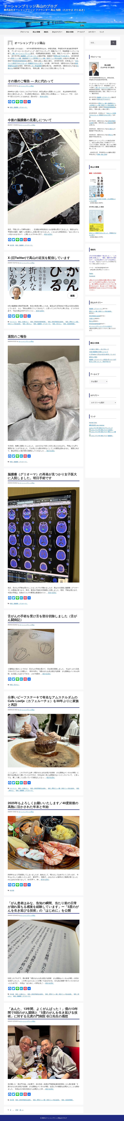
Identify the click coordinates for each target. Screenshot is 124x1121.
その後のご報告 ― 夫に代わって (31, 81)
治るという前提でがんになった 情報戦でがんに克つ (102, 114)
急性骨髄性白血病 (94, 316)
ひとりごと (13, 322)
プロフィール (24, 32)
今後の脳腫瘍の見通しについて (30, 120)
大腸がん (111, 129)
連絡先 (46, 32)
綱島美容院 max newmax (96, 425)
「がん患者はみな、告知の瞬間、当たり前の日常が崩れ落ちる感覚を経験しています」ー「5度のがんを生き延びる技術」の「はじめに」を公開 (43, 907)
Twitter (91, 273)
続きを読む (44, 96)
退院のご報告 (17, 336)
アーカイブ (81, 32)
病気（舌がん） (57, 324)
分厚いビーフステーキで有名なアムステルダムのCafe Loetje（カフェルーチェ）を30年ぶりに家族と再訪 (43, 701)
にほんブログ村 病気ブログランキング (101, 428)
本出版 (12, 994)
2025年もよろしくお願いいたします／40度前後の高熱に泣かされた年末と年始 (43, 805)
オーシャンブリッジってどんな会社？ (100, 326)
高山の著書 (36, 32)
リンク (102, 32)
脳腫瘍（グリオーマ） (29, 56)
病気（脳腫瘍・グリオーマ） (19, 107)
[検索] (113, 42)
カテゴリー (92, 32)
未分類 (12, 245)
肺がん (111, 135)
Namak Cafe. (93, 422)
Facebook (92, 276)
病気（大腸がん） (23, 322)
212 (16, 1110)
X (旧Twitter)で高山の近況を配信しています (39, 257)
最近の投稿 (69, 32)
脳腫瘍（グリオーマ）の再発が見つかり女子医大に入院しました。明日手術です (42, 476)
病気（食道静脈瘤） (69, 324)
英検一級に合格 (102, 154)
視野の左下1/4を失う (61, 56)
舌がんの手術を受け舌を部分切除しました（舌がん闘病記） (42, 618)
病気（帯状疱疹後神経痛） (38, 322)
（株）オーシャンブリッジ (21, 53)
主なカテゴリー (57, 32)
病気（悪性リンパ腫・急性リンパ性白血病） (61, 788)
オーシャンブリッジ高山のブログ (30, 5)
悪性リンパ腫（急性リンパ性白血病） (100, 311)
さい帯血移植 (37, 65)
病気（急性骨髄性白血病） (56, 322)
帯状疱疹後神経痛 (19, 61)
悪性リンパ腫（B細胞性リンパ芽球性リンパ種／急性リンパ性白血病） (37, 58)
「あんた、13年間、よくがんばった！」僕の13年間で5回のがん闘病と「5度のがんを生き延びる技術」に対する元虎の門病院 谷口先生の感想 (43, 1012)
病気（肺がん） (27, 324)
